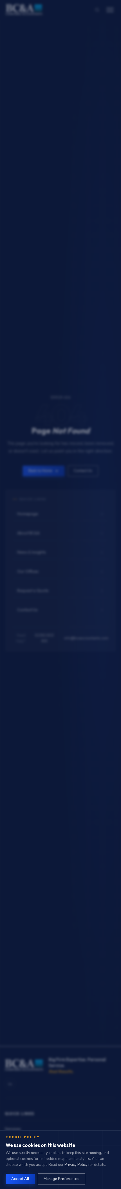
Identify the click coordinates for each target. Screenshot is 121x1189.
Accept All (20, 1178)
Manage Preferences (61, 1178)
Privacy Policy (76, 1164)
